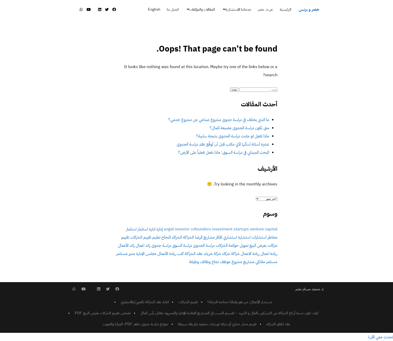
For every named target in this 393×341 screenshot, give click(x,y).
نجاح (215, 262)
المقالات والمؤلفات (202, 9)
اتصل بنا (173, 9)
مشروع (237, 262)
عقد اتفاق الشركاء (278, 324)
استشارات (259, 237)
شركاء (226, 253)
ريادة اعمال (269, 253)
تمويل (244, 245)
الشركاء (177, 237)
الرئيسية (285, 9)
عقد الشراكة (194, 253)
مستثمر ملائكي (266, 262)
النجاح (166, 237)
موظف (225, 262)
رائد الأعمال (126, 245)
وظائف (205, 262)
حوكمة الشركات (227, 245)
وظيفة (194, 262)
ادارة (152, 229)
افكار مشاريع (212, 237)
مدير (132, 253)
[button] (380, 337)
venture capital (263, 229)
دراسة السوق (182, 245)
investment (222, 229)
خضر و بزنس (309, 9)
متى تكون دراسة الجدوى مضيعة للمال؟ (239, 128)
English (154, 9)
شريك (208, 253)
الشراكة (188, 237)
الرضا (198, 237)
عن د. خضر (265, 9)
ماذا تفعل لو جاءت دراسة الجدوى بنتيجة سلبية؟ (232, 136)
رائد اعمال (143, 245)
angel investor (177, 229)
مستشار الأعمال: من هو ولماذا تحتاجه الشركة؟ (239, 302)
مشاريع (248, 262)
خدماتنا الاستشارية (238, 9)
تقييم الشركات (140, 237)
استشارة (244, 237)
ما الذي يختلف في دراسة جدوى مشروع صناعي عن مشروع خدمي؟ (218, 120)
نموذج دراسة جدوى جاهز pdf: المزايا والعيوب (135, 324)
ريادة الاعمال (250, 253)
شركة (217, 253)
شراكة (235, 253)
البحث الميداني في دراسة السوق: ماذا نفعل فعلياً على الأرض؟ (223, 152)
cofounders (201, 229)
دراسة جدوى (161, 245)
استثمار (143, 229)
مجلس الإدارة (146, 253)
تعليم (156, 237)
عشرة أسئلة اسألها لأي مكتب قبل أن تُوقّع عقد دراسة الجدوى (223, 144)
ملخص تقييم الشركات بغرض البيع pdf (103, 313)
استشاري (230, 237)
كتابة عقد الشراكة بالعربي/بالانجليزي (145, 302)
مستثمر (122, 253)
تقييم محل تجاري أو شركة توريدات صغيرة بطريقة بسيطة (217, 324)
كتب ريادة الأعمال (170, 253)
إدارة (159, 229)
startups (241, 229)
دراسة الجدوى (204, 245)
